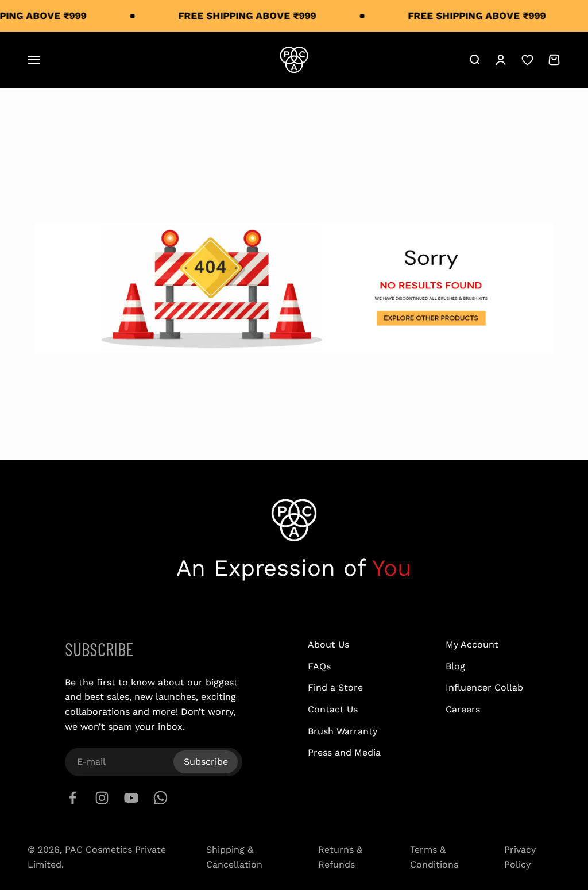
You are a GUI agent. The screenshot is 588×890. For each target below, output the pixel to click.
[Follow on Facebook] (72, 798)
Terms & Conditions (434, 857)
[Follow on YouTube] (131, 798)
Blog (455, 666)
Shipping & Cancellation (234, 857)
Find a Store (335, 687)
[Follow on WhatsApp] (160, 798)
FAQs (319, 666)
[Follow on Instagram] (102, 798)
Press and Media (344, 752)
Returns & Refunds (340, 857)
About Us (328, 644)
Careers (463, 709)
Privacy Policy (520, 857)
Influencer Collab (484, 687)
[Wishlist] (527, 60)
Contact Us (333, 709)
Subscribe (206, 761)
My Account (472, 644)
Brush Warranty (342, 731)
